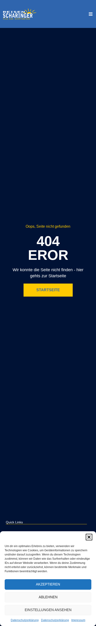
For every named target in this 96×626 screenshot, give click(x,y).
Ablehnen (48, 597)
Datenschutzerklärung (25, 620)
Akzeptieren (48, 584)
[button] (89, 537)
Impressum (78, 620)
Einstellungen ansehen (48, 610)
